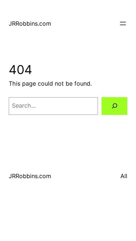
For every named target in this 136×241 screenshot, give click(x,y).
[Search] (114, 106)
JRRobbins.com (30, 23)
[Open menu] (123, 23)
